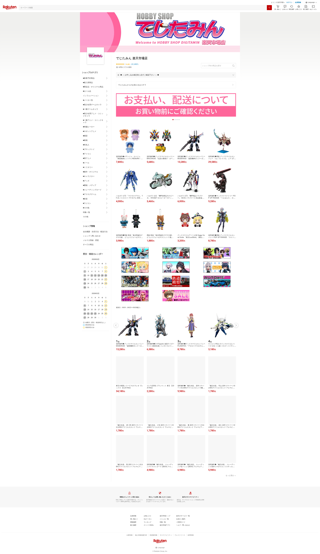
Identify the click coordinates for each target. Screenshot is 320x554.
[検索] (269, 7)
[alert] (176, 75)
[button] (311, 2)
